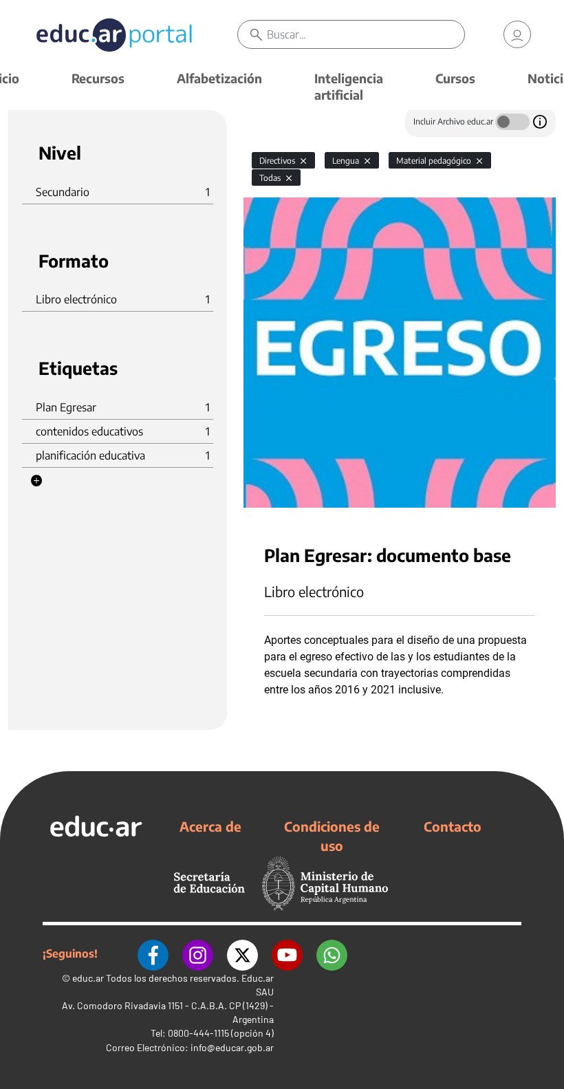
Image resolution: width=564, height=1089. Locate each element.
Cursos (455, 78)
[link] (517, 34)
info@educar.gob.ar (232, 1047)
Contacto (452, 826)
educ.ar (88, 978)
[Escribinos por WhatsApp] (331, 953)
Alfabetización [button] (219, 78)
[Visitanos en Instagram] (197, 953)
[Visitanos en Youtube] (287, 953)
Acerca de (210, 826)
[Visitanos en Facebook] (153, 953)
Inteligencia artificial (348, 86)
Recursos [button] (98, 78)
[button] (36, 481)
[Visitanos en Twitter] (242, 953)
